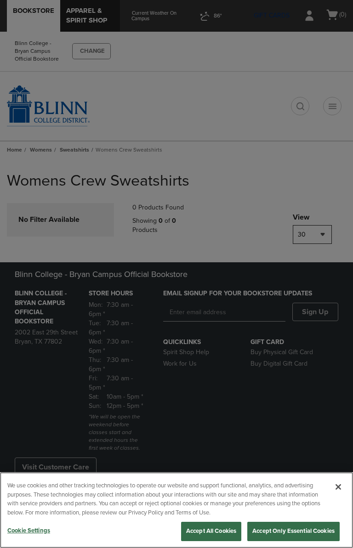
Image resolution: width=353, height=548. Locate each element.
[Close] (338, 487)
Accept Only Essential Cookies (293, 531)
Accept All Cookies (211, 531)
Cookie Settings (28, 530)
